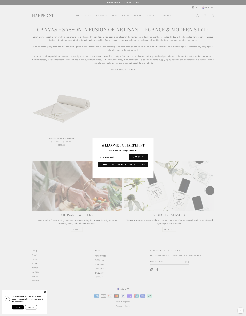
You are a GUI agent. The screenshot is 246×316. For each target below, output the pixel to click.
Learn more (20, 301)
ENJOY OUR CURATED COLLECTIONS (123, 164)
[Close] (45, 292)
